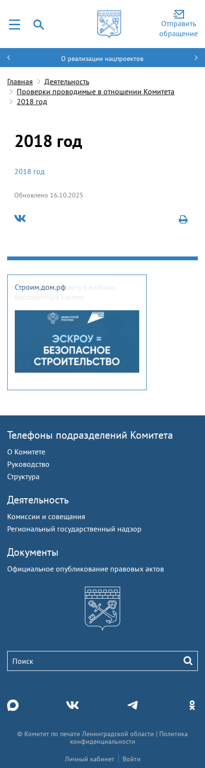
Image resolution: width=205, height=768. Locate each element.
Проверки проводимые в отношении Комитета (95, 91)
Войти (132, 759)
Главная (20, 81)
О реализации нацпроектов (102, 58)
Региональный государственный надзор (74, 528)
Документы (33, 552)
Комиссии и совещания (46, 516)
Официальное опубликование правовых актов (85, 568)
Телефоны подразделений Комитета (90, 435)
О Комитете (26, 451)
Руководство (28, 464)
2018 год (32, 101)
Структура (23, 476)
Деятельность (66, 81)
